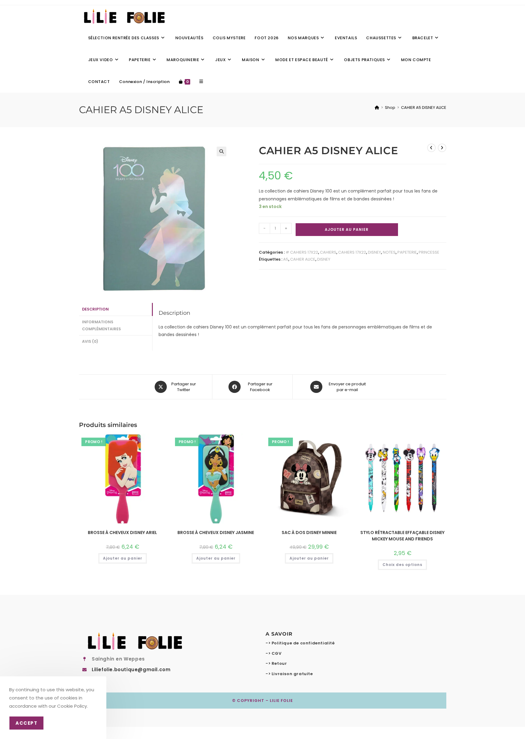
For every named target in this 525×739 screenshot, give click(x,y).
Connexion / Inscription (144, 82)
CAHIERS (328, 252)
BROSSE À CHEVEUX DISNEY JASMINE (215, 532)
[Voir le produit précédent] (431, 148)
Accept (26, 723)
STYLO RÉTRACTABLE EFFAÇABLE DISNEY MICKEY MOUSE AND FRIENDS (402, 535)
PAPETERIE (407, 252)
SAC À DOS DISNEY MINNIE (309, 532)
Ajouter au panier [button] (122, 558)
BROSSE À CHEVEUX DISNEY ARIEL (122, 532)
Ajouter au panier (347, 229)
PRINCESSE (429, 252)
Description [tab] (95, 309)
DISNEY (374, 252)
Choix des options (402, 564)
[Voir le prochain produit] (442, 148)
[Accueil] (377, 107)
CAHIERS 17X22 (352, 252)
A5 (285, 259)
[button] (221, 151)
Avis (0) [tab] (90, 341)
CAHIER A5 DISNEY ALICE (423, 107)
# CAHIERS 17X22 (302, 252)
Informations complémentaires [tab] (101, 325)
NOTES (389, 252)
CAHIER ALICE (302, 259)
